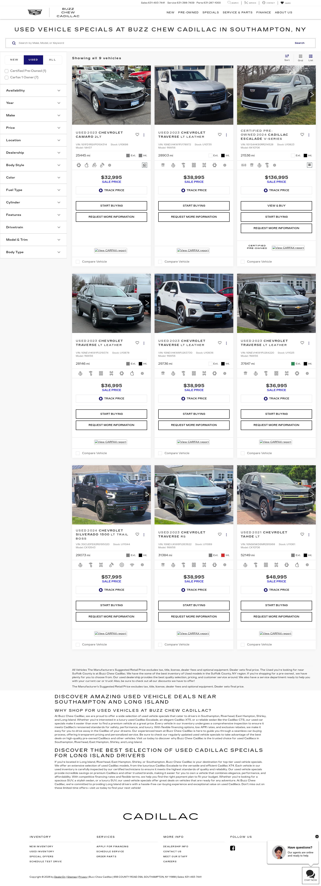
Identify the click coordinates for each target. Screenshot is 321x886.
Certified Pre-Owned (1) (28, 71)
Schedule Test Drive (46, 861)
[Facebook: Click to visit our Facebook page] (234, 848)
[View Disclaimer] (110, 165)
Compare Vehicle (94, 261)
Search (299, 43)
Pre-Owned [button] (188, 12)
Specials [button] (210, 12)
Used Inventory (42, 851)
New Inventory (41, 846)
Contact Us (172, 851)
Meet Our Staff (175, 856)
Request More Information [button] (111, 216)
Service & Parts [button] (238, 12)
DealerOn (60, 877)
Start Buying (111, 205)
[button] (147, 95)
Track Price (114, 190)
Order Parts (106, 856)
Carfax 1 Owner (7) (24, 77)
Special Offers (42, 856)
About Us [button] (283, 12)
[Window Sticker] (309, 165)
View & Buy (276, 205)
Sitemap (72, 877)
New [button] (170, 12)
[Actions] (144, 135)
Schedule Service (110, 851)
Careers (170, 861)
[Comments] (144, 165)
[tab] (14, 60)
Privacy (83, 877)
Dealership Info (175, 846)
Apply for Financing (112, 846)
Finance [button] (263, 12)
